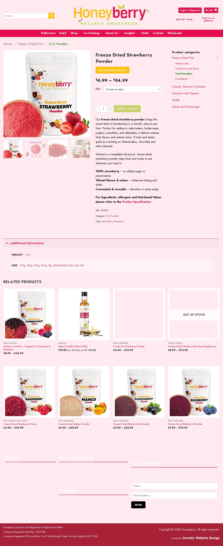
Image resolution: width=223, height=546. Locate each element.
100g (22, 265)
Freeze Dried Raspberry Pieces (20, 424)
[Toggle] (217, 58)
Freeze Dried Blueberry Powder (185, 424)
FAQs (145, 33)
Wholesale (174, 33)
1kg (50, 265)
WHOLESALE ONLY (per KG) (68, 265)
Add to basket (127, 109)
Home (7, 44)
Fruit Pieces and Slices (187, 68)
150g (29, 265)
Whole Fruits (182, 63)
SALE (63, 33)
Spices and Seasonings (185, 107)
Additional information (27, 243)
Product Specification (136, 202)
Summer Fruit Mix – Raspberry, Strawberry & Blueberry (27, 348)
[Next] (84, 93)
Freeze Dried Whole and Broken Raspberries (192, 346)
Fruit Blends (181, 79)
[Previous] (9, 93)
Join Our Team (184, 19)
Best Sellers (107, 221)
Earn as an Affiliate (208, 19)
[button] (211, 10)
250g (36, 265)
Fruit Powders (58, 44)
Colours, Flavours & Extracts (188, 87)
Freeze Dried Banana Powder (129, 346)
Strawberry (119, 221)
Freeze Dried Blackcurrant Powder (131, 424)
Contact (158, 33)
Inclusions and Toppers (185, 93)
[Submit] (51, 16)
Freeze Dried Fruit (30, 44)
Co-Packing (91, 33)
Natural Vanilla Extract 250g (72, 346)
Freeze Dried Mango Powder (74, 424)
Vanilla (175, 100)
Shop (74, 33)
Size (98, 89)
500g (44, 265)
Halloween (48, 33)
